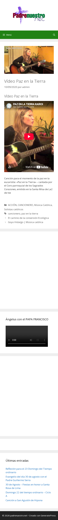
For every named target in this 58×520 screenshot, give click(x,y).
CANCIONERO (25, 205)
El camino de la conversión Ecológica (28, 218)
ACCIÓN (12, 205)
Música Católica (43, 205)
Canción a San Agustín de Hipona (24, 500)
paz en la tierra (29, 213)
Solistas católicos (13, 209)
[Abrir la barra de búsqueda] (54, 35)
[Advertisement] (29, 273)
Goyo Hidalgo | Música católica (25, 222)
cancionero (14, 213)
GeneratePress (48, 515)
